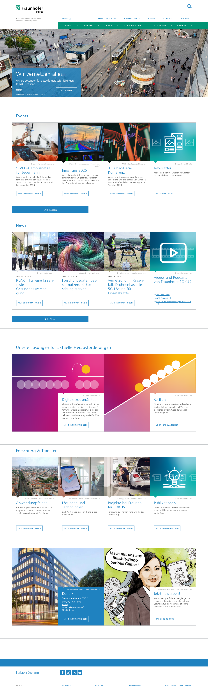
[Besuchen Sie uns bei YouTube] (80, 672)
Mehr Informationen (29, 193)
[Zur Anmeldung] (173, 143)
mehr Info (34, 90)
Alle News (50, 319)
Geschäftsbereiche (134, 25)
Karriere (182, 25)
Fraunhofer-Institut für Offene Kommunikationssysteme (28, 19)
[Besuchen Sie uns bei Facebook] (62, 672)
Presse (151, 19)
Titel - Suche (189, 6)
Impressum (135, 686)
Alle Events (50, 209)
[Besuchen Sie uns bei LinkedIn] (74, 672)
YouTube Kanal (163, 295)
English (185, 19)
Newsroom (160, 25)
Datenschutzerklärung (178, 686)
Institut (68, 25)
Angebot (88, 25)
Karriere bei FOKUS (166, 619)
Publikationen (132, 19)
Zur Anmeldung (165, 193)
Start (66, 19)
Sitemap (66, 686)
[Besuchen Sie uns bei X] (68, 672)
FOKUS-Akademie (107, 19)
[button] (17, 89)
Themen (108, 25)
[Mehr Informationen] (35, 143)
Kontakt (168, 19)
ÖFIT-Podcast (162, 298)
